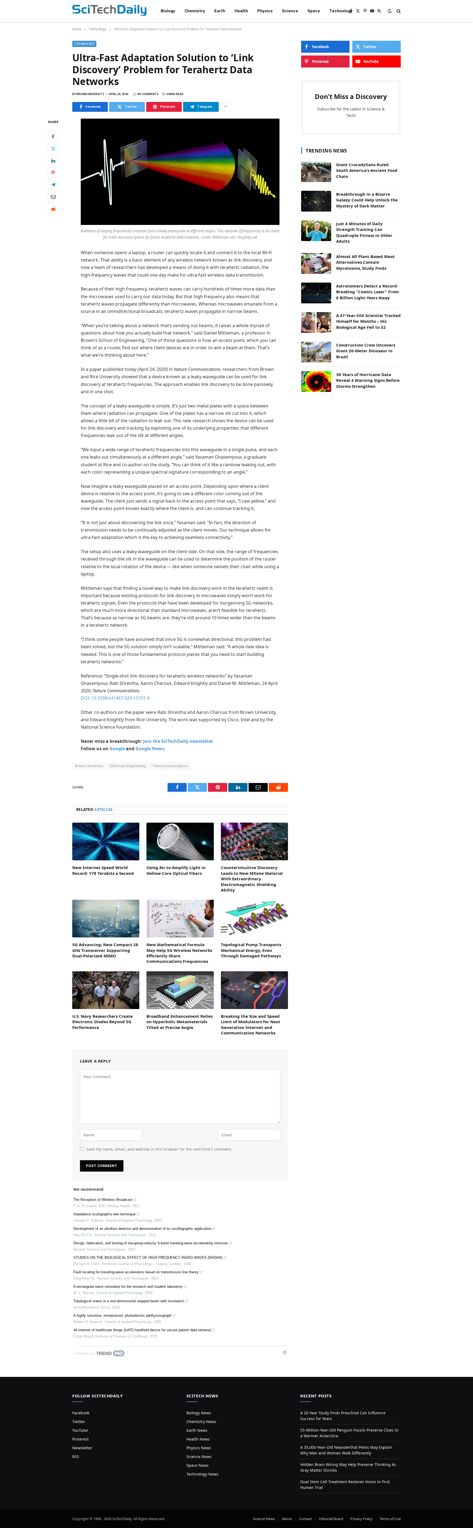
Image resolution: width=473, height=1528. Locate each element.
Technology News (202, 1474)
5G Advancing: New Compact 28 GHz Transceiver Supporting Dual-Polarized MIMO (105, 950)
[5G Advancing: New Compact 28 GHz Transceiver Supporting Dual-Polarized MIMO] (105, 918)
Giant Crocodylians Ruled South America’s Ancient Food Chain (366, 170)
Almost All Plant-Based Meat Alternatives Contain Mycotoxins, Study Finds (365, 262)
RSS (75, 1456)
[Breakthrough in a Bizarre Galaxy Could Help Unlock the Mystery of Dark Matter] (316, 201)
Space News (197, 1465)
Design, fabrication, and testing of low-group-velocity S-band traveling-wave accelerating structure (150, 1243)
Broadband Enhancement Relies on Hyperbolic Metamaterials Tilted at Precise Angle (179, 1021)
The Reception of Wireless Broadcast (102, 1200)
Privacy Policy (361, 1518)
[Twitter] (53, 148)
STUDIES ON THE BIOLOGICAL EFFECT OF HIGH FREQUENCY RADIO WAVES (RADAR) (147, 1258)
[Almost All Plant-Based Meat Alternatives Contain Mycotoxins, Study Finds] (316, 263)
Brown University (89, 766)
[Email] (53, 196)
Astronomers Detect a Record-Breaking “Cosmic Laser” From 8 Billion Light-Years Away (367, 291)
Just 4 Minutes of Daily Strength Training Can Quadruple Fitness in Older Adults (364, 232)
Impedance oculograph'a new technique (104, 1214)
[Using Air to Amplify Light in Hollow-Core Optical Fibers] (180, 841)
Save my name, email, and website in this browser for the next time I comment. (159, 1149)
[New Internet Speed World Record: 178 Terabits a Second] (105, 841)
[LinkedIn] (53, 160)
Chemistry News (201, 1421)
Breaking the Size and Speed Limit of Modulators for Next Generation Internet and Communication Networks (250, 1024)
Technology (341, 10)
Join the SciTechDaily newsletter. (178, 741)
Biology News (198, 1412)
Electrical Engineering (128, 766)
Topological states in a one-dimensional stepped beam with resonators (128, 1301)
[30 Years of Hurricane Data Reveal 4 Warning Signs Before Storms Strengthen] (316, 381)
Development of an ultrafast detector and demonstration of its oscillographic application (142, 1229)
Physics (265, 10)
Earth (219, 10)
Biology (168, 10)
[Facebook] (53, 136)
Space (313, 10)
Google (117, 749)
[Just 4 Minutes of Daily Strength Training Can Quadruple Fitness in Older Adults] (316, 230)
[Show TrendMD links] (284, 1352)
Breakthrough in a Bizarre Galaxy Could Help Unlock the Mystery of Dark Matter (367, 200)
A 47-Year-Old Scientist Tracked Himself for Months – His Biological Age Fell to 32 (368, 321)
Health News (198, 1439)
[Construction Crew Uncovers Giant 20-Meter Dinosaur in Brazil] (316, 352)
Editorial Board (331, 1518)
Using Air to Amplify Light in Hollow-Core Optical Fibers (176, 870)
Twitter (78, 1421)
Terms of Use (390, 1518)
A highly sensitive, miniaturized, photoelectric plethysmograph (122, 1315)
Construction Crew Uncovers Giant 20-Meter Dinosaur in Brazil (365, 350)
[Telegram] (53, 184)
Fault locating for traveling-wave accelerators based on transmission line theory (136, 1272)
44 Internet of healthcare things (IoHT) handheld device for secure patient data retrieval (142, 1330)
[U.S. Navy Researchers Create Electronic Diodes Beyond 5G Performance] (105, 990)
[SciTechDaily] (109, 11)
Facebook (80, 1412)
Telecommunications (170, 766)
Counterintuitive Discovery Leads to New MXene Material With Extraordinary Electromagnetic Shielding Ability (252, 879)
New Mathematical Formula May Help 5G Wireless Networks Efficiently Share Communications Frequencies (179, 953)
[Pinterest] (53, 172)
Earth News (196, 1430)
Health (241, 10)
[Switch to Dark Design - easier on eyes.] (390, 11)
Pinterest (80, 1439)
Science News (199, 1456)
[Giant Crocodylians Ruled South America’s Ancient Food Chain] (316, 171)
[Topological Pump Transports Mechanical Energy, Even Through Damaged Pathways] (254, 918)
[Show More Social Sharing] (225, 107)
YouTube (80, 1430)
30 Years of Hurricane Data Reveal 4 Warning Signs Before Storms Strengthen (368, 380)
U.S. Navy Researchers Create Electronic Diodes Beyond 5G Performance (102, 1021)
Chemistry (194, 10)
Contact (305, 1518)
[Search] (398, 11)
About (287, 1518)
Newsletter (82, 1447)
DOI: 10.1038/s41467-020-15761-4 (115, 698)
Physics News (198, 1447)
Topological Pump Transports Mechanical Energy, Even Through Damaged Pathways (251, 950)
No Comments (148, 94)
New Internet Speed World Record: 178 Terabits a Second (103, 870)
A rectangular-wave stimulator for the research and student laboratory (128, 1286)
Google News (149, 749)
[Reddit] (53, 208)
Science (290, 10)
